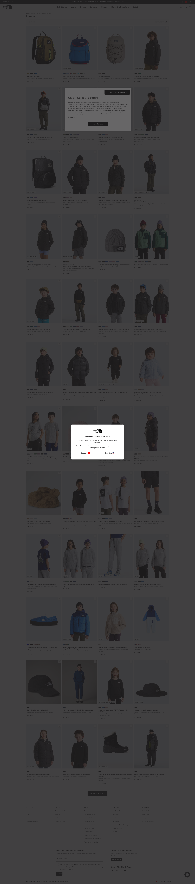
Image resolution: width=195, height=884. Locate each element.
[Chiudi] (120, 428)
